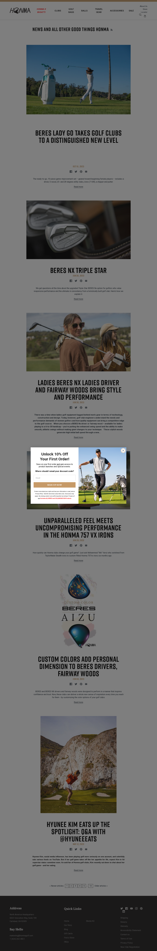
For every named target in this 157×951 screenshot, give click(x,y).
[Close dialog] (123, 450)
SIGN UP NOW (54, 485)
